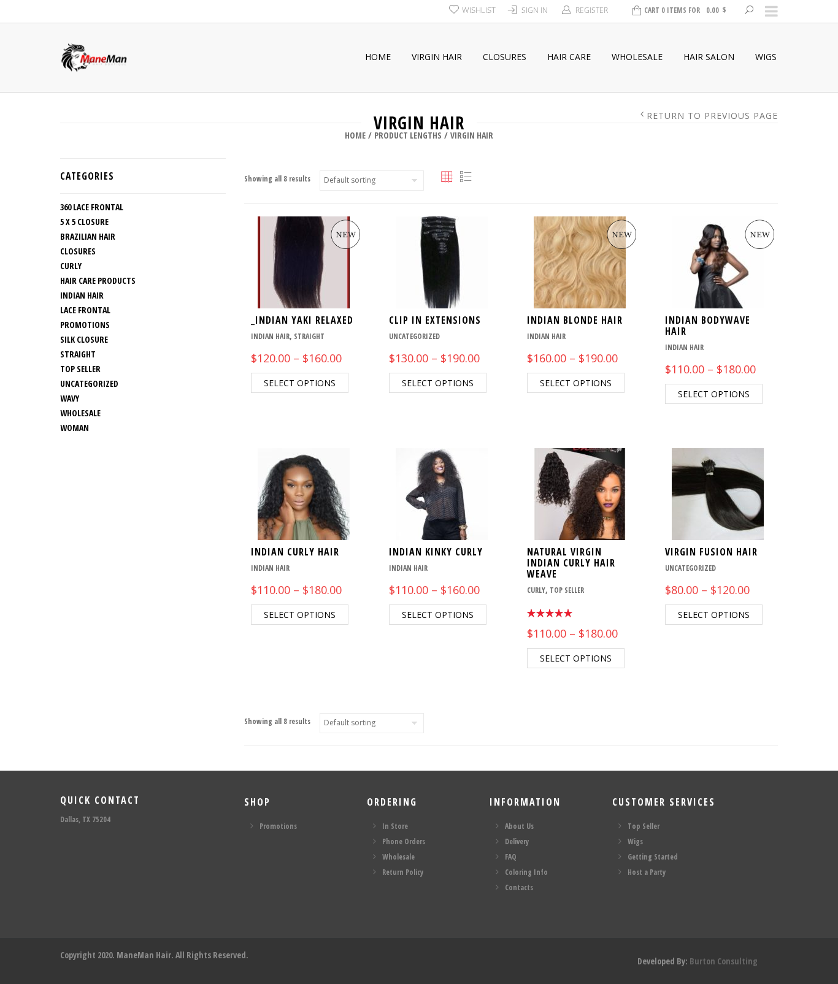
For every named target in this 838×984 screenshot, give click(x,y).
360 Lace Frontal (91, 207)
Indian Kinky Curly (436, 552)
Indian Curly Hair (295, 552)
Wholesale (637, 57)
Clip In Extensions (435, 320)
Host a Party (647, 872)
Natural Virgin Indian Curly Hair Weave (571, 563)
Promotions (85, 324)
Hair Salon (708, 57)
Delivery (517, 841)
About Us (519, 826)
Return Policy (402, 872)
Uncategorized (89, 383)
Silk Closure (84, 339)
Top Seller (80, 369)
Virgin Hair (437, 57)
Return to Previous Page (712, 116)
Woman (74, 427)
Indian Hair (82, 295)
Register (591, 10)
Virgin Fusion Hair (711, 552)
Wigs (766, 57)
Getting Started (653, 857)
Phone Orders (403, 841)
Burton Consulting (724, 961)
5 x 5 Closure (84, 221)
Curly (71, 266)
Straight (78, 354)
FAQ (511, 857)
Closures (504, 57)
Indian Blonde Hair (575, 320)
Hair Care (569, 57)
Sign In (534, 10)
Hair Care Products (98, 280)
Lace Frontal (85, 310)
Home (378, 57)
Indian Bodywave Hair (707, 325)
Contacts (519, 887)
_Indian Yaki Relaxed (302, 320)
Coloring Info (526, 872)
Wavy (69, 398)
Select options (300, 383)
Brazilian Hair (87, 236)
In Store (395, 826)
